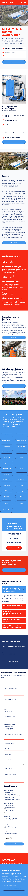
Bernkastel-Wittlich (6, 510)
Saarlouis (6, 496)
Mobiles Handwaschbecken (12, 828)
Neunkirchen (6, 485)
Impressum (5, 886)
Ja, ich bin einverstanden (14, 889)
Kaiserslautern (7, 468)
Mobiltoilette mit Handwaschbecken (10, 793)
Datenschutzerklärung (11, 833)
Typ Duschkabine (10, 820)
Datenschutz (12, 886)
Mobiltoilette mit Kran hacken (13, 796)
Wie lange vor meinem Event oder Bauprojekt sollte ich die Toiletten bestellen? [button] (12, 589)
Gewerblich (8, 711)
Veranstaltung (9, 728)
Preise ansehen (14, 62)
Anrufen (13, 570)
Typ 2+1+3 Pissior (9, 810)
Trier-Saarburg (7, 457)
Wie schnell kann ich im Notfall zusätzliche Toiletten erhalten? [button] (12, 626)
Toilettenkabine (8, 790)
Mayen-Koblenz (6, 440)
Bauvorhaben (9, 726)
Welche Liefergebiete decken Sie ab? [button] (12, 606)
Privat (6, 710)
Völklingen (6, 491)
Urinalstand (8, 826)
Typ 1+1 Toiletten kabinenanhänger (10, 806)
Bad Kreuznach (6, 452)
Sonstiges (6, 824)
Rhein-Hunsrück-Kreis (6, 503)
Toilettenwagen (8, 803)
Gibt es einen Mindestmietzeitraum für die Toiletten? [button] (12, 613)
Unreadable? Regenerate (22, 838)
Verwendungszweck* (9, 724)
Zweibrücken (6, 480)
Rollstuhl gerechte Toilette (12, 799)
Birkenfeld (6, 435)
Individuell (8, 730)
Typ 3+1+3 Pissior (9, 812)
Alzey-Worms (6, 463)
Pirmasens (7, 474)
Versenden (14, 844)
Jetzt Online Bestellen (14, 548)
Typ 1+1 (7, 809)
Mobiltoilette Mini (9, 797)
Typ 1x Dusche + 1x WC (11, 818)
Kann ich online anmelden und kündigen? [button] (12, 620)
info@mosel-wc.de (13, 661)
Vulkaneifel (7, 446)
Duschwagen (7, 816)
